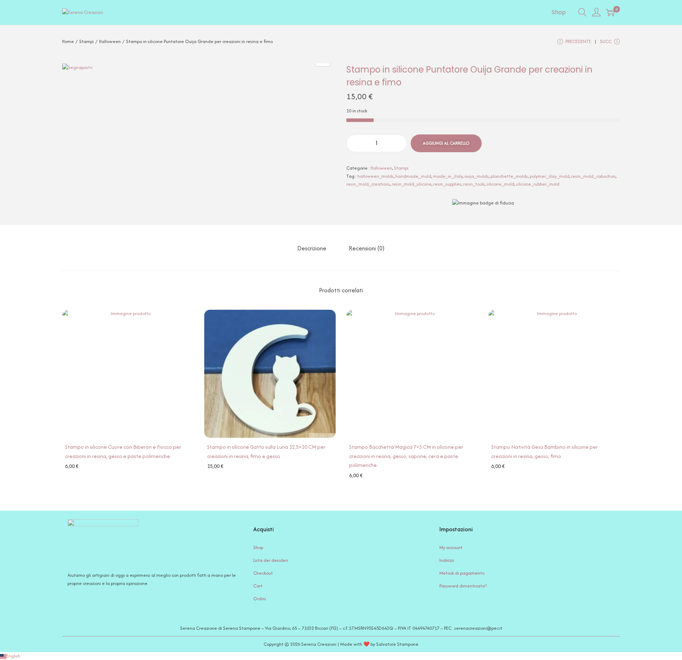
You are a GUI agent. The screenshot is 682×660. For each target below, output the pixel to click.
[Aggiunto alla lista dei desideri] (73, 320)
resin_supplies (447, 184)
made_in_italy (447, 176)
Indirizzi (446, 560)
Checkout (263, 573)
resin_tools (474, 184)
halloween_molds (375, 176)
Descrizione (311, 248)
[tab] (311, 248)
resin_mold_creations (368, 184)
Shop (258, 547)
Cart (257, 585)
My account (450, 547)
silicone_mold (500, 184)
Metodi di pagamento (462, 573)
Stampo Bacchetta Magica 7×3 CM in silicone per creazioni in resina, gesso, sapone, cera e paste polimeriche (406, 456)
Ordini (259, 598)
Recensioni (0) (367, 248)
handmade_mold (413, 176)
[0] (610, 12)
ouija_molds (476, 176)
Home (68, 41)
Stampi (86, 41)
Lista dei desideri (270, 560)
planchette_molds (509, 176)
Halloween (110, 41)
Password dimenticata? (463, 585)
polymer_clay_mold (549, 176)
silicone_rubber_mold (537, 184)
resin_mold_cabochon (593, 176)
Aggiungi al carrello (446, 143)
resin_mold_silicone (412, 184)
